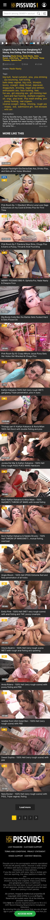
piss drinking (40, 77)
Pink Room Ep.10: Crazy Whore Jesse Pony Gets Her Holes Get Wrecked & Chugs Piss (24, 354)
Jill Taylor (34, 58)
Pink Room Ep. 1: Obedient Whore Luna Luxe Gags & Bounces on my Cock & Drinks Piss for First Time (24, 207)
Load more (25, 807)
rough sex (42, 104)
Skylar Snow (16, 56)
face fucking (26, 90)
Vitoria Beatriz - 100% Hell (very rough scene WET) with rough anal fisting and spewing (22, 649)
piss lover (18, 98)
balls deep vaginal (12, 82)
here (9, 903)
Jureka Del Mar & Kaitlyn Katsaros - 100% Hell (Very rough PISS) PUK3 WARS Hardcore (22, 464)
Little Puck (13, 58)
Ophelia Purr (16, 60)
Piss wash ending (33, 98)
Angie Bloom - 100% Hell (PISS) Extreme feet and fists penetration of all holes (24, 576)
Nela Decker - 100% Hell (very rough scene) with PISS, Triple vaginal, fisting (24, 795)
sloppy (7, 106)
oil (4, 98)
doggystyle (8, 87)
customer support (33, 847)
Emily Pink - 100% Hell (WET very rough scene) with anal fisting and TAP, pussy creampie (23, 612)
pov (45, 98)
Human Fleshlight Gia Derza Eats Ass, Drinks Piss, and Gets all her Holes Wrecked (25, 169)
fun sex (6, 93)
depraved (37, 85)
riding (23, 104)
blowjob (37, 82)
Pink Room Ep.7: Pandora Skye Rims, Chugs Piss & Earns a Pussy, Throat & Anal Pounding (24, 245)
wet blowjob (40, 106)
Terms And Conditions (15, 851)
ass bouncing (11, 79)
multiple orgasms (36, 95)
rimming (31, 104)
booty (6, 85)
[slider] (12, 43)
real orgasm (26, 101)
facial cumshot (19, 77)
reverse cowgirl (10, 104)
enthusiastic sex (11, 90)
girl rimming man (38, 93)
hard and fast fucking (15, 95)
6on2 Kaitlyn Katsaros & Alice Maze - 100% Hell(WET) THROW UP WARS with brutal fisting (23, 500)
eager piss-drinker (35, 87)
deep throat (25, 85)
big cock (27, 82)
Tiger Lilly (24, 58)
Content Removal (33, 856)
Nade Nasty (28, 56)
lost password (15, 847)
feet (37, 90)
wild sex (8, 109)
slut (14, 106)
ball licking (24, 79)
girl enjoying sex (20, 93)
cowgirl (14, 85)
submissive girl (25, 106)
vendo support (15, 856)
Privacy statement (36, 851)
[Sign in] (44, 5)
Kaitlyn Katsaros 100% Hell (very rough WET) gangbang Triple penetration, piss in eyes (22, 391)
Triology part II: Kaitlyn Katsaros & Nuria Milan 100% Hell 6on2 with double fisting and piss (22, 427)
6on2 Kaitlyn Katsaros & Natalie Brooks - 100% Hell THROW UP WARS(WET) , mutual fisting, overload (23, 538)
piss (31, 77)
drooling (20, 87)
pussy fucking (11, 101)
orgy (9, 98)
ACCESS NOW (25, 913)
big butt (7, 77)
